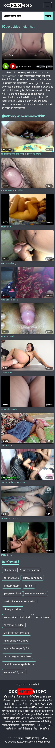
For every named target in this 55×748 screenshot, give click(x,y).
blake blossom (44, 725)
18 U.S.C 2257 (15, 738)
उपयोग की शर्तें (31, 738)
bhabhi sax (10, 570)
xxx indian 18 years (14, 672)
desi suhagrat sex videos (17, 656)
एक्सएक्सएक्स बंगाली (12, 593)
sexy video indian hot (27, 684)
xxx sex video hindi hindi (17, 617)
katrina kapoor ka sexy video (19, 601)
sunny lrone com (32, 577)
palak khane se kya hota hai (19, 664)
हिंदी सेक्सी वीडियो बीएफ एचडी (16, 632)
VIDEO (18, 5)
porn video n (42, 617)
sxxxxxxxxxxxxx (12, 585)
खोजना (48, 16)
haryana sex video (14, 625)
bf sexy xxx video (13, 609)
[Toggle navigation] (48, 5)
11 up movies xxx (29, 570)
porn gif (28, 585)
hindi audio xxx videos (16, 640)
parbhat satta (11, 577)
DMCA (43, 738)
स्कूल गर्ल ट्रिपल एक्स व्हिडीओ (16, 648)
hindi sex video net (35, 593)
